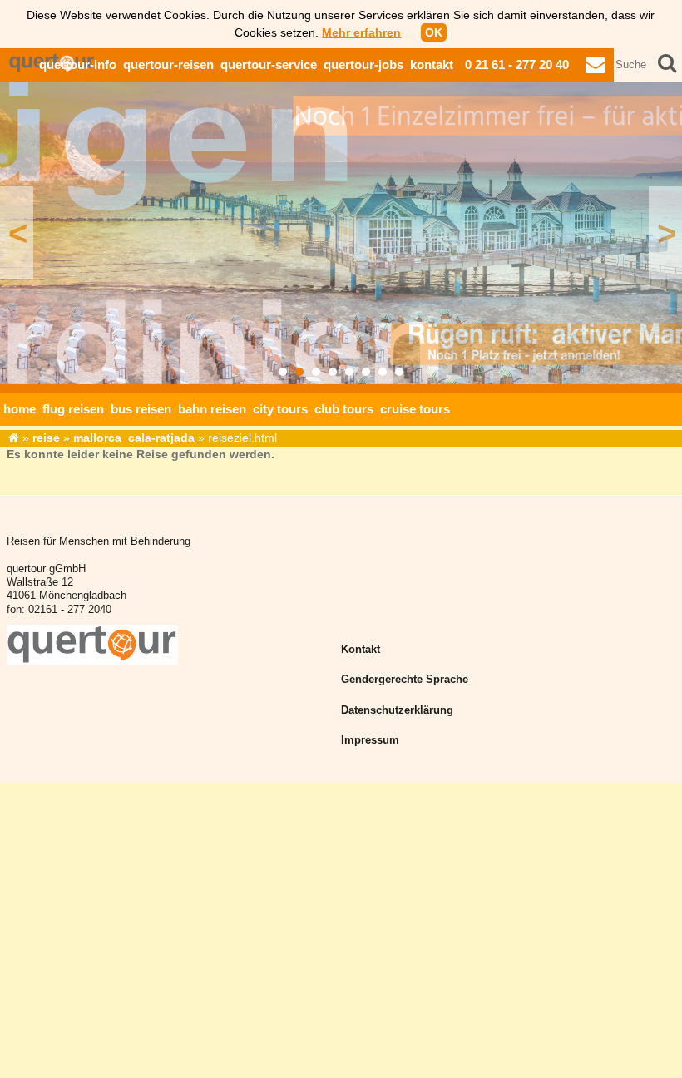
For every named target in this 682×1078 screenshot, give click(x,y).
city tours (280, 409)
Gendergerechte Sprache (404, 679)
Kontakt (360, 649)
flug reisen (73, 409)
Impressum (370, 740)
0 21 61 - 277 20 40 (517, 64)
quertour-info (77, 64)
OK (433, 32)
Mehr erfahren (361, 32)
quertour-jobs (363, 64)
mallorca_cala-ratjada (134, 437)
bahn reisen (212, 409)
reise (46, 437)
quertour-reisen (168, 64)
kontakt (431, 64)
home (19, 409)
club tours (343, 409)
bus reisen (141, 409)
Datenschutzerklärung (397, 710)
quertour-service (268, 64)
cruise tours (415, 409)
